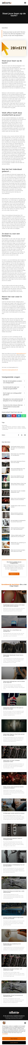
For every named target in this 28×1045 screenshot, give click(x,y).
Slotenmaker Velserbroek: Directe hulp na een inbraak (13, 655)
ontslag (23, 426)
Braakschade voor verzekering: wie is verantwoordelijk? (12, 944)
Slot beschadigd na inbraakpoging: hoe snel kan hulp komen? (13, 865)
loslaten (19, 426)
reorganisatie (10, 428)
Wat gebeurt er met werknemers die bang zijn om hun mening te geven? (14, 399)
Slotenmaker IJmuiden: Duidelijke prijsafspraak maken (11, 761)
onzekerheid (4, 428)
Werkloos (24, 428)
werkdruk (19, 428)
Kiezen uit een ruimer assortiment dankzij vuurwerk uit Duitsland (13, 787)
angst (3, 426)
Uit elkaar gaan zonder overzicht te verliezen (14, 813)
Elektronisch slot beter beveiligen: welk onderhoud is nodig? (12, 969)
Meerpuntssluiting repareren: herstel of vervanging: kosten (12, 839)
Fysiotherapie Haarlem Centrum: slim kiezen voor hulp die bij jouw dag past (18, 448)
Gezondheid (5, 27)
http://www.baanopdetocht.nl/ (10, 369)
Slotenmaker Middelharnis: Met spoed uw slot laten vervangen (13, 708)
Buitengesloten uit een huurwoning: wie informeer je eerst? (13, 996)
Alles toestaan (14, 1038)
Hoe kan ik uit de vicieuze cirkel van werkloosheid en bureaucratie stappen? (14, 406)
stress (15, 428)
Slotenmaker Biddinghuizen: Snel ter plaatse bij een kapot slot (14, 682)
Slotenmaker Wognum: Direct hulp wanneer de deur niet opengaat (14, 735)
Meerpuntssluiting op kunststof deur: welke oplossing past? (13, 891)
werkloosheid (5, 429)
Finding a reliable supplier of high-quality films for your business (13, 918)
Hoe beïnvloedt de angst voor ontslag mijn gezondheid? (14, 387)
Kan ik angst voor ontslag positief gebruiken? (14, 393)
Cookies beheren (14, 1042)
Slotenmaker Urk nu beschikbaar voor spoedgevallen (12, 630)
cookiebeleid (5, 1033)
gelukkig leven (8, 426)
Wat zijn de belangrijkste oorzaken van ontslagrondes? (14, 381)
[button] (25, 1023)
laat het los (14, 426)
